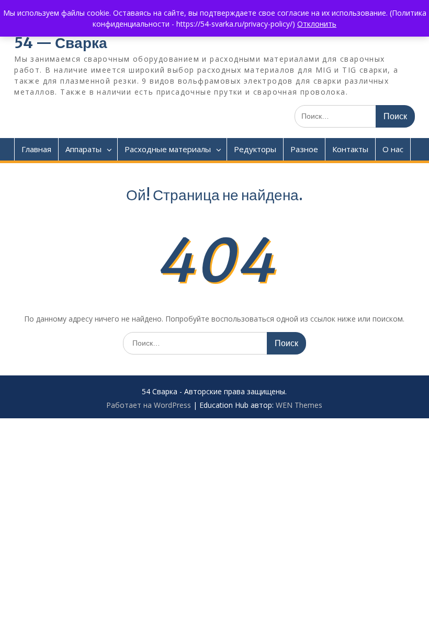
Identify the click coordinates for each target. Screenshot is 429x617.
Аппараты (83, 149)
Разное (304, 149)
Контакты (350, 149)
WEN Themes (299, 405)
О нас (392, 149)
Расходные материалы (168, 149)
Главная (36, 149)
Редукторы (255, 149)
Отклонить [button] (316, 24)
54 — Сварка (60, 42)
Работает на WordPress (148, 405)
